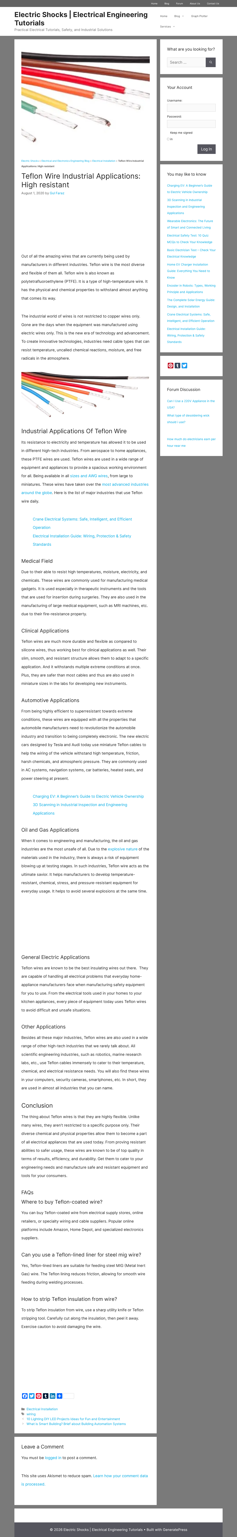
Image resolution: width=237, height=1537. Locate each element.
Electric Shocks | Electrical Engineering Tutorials (81, 18)
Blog (166, 3)
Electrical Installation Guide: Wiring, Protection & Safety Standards (186, 335)
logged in (53, 1457)
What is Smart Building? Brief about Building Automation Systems (76, 1424)
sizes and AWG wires (89, 476)
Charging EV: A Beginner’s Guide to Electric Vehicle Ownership (88, 796)
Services (165, 26)
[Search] (211, 62)
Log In (206, 149)
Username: (174, 100)
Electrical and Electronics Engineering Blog (65, 160)
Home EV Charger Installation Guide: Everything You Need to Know (188, 271)
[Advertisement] (85, 227)
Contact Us (213, 3)
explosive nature (123, 849)
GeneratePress (175, 1530)
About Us (195, 3)
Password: (174, 116)
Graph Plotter (199, 16)
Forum (179, 3)
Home (154, 3)
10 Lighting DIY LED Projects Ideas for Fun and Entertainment (73, 1419)
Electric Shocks (30, 160)
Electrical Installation (103, 160)
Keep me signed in (181, 136)
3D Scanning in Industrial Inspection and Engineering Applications (186, 206)
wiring (31, 1414)
